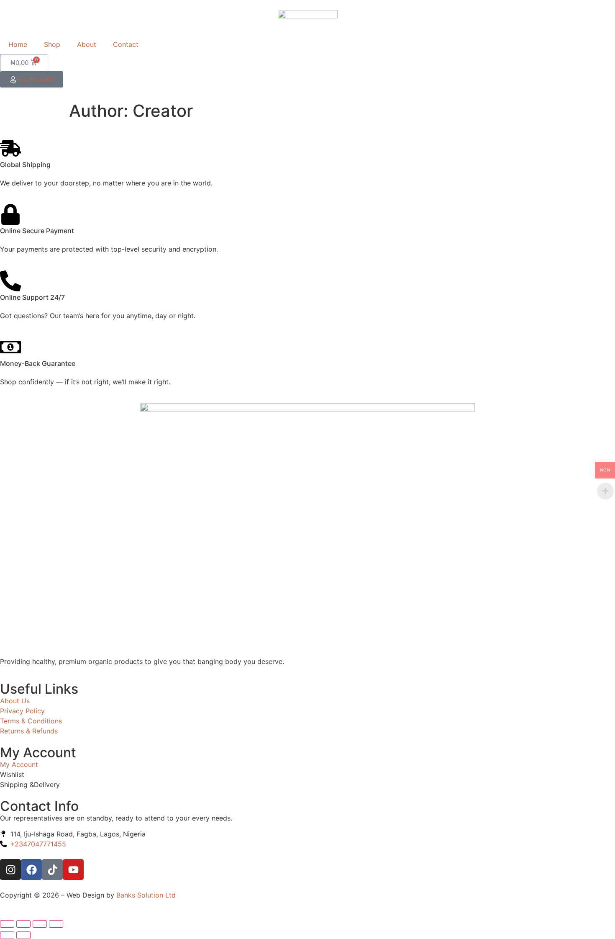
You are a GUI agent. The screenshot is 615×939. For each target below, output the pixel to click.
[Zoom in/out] (7, 924)
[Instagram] (10, 869)
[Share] (40, 924)
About (86, 44)
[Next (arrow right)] (23, 935)
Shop (52, 44)
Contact (125, 44)
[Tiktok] (52, 869)
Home (17, 44)
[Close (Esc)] (56, 924)
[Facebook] (31, 869)
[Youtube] (73, 869)
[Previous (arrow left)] (7, 935)
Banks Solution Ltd (146, 895)
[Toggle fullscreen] (23, 924)
